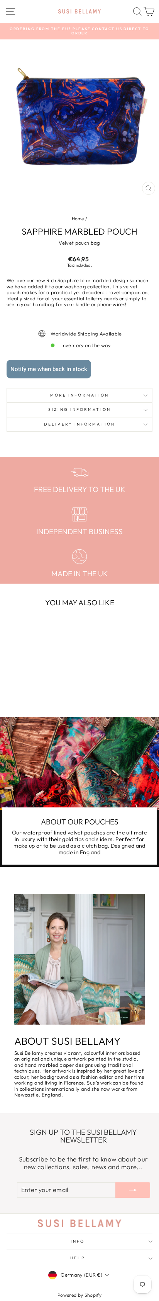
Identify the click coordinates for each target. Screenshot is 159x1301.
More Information (79, 395)
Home (78, 218)
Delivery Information (79, 424)
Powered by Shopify (79, 1295)
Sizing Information (79, 409)
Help (77, 1257)
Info (78, 1241)
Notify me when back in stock (48, 369)
